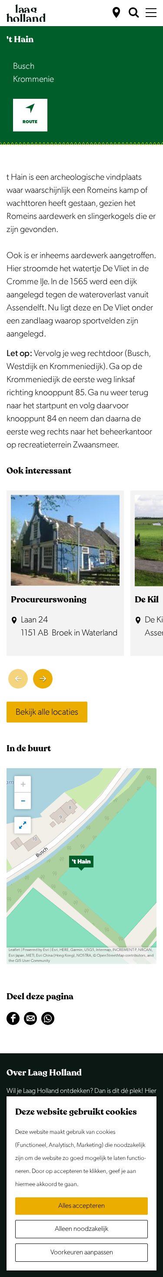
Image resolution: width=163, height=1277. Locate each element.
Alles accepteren (81, 1206)
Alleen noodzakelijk (81, 1229)
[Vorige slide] (18, 679)
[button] (81, 866)
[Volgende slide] (43, 679)
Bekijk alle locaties (47, 712)
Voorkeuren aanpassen (81, 1252)
